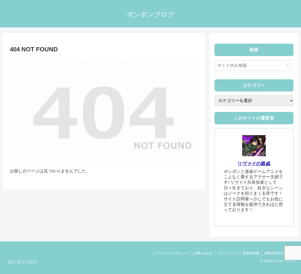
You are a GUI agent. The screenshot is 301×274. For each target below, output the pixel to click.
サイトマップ (228, 253)
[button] (289, 65)
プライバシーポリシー (171, 253)
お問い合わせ (203, 253)
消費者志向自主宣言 (279, 253)
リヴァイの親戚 (254, 163)
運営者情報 (251, 253)
